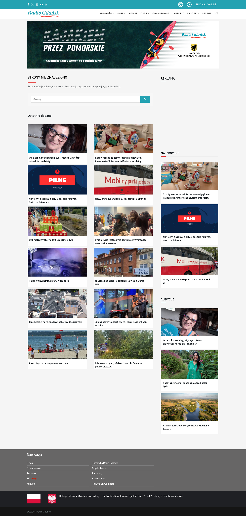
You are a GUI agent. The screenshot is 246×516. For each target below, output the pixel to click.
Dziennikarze (34, 468)
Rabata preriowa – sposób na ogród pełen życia (185, 384)
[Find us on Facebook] (28, 4)
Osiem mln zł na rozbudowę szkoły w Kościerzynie (55, 322)
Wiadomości (106, 13)
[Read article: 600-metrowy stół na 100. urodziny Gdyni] (57, 223)
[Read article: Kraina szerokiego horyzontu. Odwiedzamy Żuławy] (189, 409)
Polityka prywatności (103, 483)
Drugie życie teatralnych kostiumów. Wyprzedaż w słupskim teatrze (120, 241)
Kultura (145, 13)
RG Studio (192, 13)
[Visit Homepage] (43, 13)
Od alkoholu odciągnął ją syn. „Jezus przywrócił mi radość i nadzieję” (54, 159)
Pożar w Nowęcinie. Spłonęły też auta (49, 280)
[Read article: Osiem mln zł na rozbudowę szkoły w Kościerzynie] (57, 305)
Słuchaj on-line (206, 4)
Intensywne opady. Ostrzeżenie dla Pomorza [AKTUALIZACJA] (118, 364)
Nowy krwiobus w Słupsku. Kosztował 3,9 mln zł (120, 198)
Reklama (206, 13)
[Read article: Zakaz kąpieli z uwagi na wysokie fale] (57, 346)
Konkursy (179, 13)
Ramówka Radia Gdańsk (105, 463)
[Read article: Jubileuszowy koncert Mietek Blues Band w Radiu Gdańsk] (123, 305)
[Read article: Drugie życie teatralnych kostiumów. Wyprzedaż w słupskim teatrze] (123, 223)
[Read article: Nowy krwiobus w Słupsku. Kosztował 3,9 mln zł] (123, 182)
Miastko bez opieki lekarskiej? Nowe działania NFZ (119, 282)
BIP (29, 478)
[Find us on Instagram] (37, 4)
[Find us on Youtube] (41, 4)
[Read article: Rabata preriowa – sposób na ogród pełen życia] (189, 366)
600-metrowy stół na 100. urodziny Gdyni (51, 239)
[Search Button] (217, 13)
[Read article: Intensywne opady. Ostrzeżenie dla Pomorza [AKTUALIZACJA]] (123, 346)
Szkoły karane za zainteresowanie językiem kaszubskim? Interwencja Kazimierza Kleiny (118, 159)
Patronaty (97, 473)
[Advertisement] (188, 114)
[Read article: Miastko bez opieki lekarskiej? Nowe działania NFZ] (123, 264)
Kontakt (31, 483)
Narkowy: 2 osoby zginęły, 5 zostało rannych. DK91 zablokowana (53, 200)
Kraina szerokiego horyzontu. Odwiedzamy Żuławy (186, 427)
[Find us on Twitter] (32, 4)
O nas (30, 463)
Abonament (98, 478)
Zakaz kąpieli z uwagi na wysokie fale (48, 363)
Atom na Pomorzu (161, 13)
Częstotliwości (99, 468)
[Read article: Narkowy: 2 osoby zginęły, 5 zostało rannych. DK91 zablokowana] (57, 182)
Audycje (133, 13)
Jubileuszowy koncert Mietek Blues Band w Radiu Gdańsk (121, 323)
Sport (120, 13)
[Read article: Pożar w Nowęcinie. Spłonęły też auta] (57, 264)
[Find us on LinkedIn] (46, 4)
